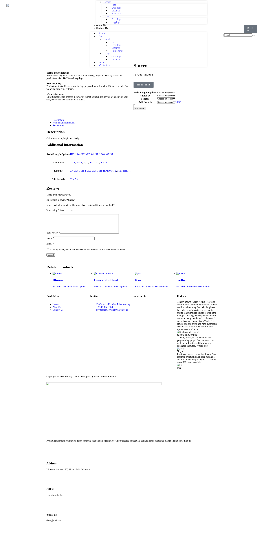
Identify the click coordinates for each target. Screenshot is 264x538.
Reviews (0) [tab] (58, 125)
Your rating (52, 210)
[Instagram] (145, 304)
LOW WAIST (106, 154)
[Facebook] (137, 304)
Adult (108, 39)
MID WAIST (92, 154)
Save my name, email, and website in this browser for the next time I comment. (88, 249)
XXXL (104, 162)
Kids (107, 16)
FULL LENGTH (93, 170)
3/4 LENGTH (77, 170)
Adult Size (145, 95)
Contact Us (102, 28)
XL (91, 162)
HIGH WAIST (77, 154)
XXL (96, 162)
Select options (79, 286)
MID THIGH (123, 170)
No (76, 179)
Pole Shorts (117, 14)
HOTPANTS (109, 170)
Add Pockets (145, 102)
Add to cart (140, 108)
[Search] (253, 35)
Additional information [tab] (64, 122)
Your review (53, 232)
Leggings (116, 22)
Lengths (145, 99)
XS (78, 162)
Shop (101, 36)
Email (50, 243)
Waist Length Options (145, 92)
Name (50, 238)
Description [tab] (58, 120)
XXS (72, 162)
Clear (178, 102)
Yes (72, 179)
